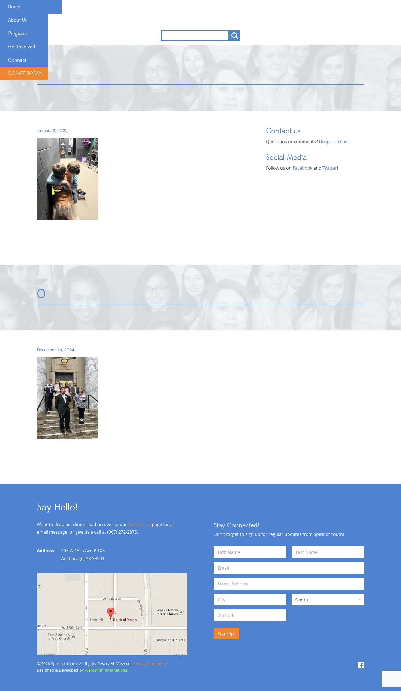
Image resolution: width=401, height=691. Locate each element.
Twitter (329, 168)
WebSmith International (106, 670)
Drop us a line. (334, 142)
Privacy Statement (149, 663)
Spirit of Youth (200, 15)
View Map (112, 614)
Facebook (302, 168)
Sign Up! (226, 633)
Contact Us (139, 524)
